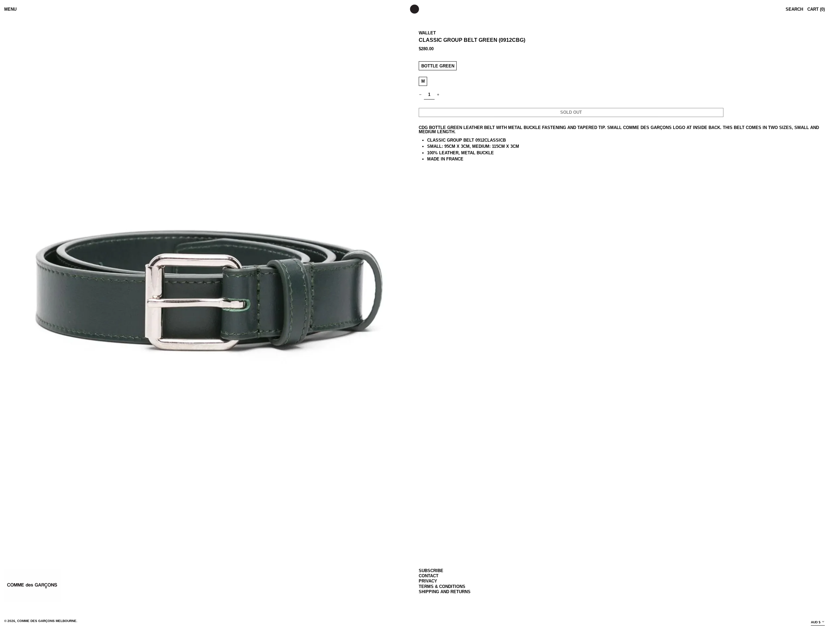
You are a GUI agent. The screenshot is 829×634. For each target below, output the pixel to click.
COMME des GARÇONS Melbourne (46, 621)
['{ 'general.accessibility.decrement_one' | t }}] (420, 95)
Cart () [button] (816, 9)
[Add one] (438, 95)
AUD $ (816, 622)
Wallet (427, 32)
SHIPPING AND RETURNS (445, 591)
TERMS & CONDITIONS (442, 586)
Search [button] (794, 9)
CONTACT (428, 575)
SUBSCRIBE (431, 570)
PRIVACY (428, 581)
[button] (207, 289)
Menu (10, 9)
